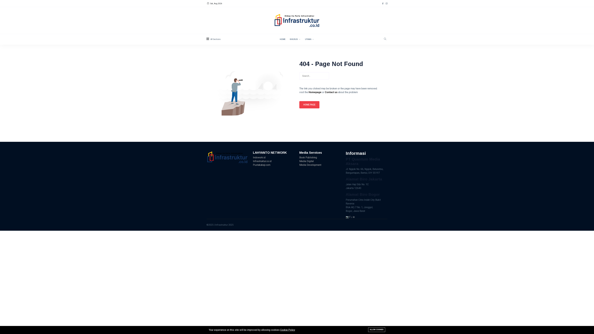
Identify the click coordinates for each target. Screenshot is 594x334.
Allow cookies (376, 330)
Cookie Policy (287, 329)
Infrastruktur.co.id (262, 161)
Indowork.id (259, 157)
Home (283, 39)
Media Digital (306, 161)
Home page (309, 104)
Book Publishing (308, 157)
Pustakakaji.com (261, 164)
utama (308, 39)
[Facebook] (383, 3)
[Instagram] (386, 3)
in (354, 217)
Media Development (310, 164)
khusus (294, 39)
